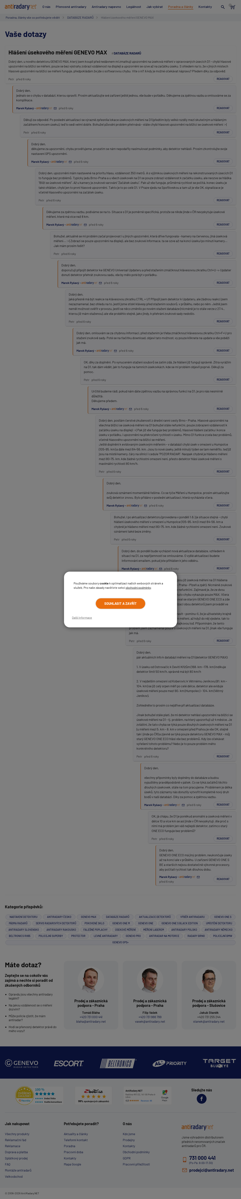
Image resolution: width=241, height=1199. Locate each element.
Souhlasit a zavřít (120, 603)
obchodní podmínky (138, 587)
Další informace (82, 617)
